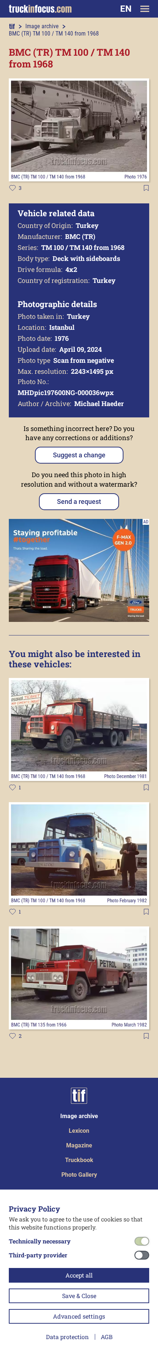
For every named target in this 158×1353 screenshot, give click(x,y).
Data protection (67, 1337)
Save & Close (79, 1295)
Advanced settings (79, 1316)
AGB (106, 1337)
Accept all (79, 1275)
